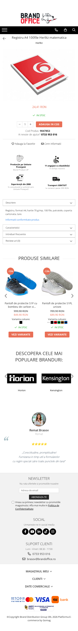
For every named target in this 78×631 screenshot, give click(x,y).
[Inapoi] (2, 38)
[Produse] (5, 31)
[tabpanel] (39, 75)
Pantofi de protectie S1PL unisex (57, 305)
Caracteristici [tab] (12, 227)
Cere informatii (52, 143)
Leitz (67, 390)
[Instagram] (53, 531)
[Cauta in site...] (74, 30)
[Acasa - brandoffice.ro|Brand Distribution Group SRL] (39, 18)
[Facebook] (25, 531)
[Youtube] (32, 531)
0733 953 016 (41, 554)
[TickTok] (46, 531)
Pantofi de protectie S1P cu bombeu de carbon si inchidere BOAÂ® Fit (21, 305)
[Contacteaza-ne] (56, 30)
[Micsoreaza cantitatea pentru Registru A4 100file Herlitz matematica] (19, 124)
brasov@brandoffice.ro (41, 559)
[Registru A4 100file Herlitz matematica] (39, 75)
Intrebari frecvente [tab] (16, 234)
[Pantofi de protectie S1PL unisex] (57, 283)
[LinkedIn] (39, 531)
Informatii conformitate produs (22, 219)
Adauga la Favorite (24, 143)
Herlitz (39, 42)
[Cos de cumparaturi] (65, 30)
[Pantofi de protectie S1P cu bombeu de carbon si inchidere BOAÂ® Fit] (21, 283)
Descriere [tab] (11, 202)
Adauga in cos (49, 124)
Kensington (33, 390)
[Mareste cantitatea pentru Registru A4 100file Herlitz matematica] (30, 124)
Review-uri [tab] (13, 240)
